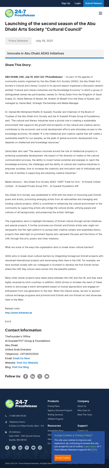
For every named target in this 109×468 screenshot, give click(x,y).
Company (83, 401)
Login (78, 3)
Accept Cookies (62, 458)
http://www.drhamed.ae (18, 313)
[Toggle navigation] (100, 13)
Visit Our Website (27, 363)
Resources (54, 426)
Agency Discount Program (60, 411)
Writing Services (55, 415)
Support (82, 426)
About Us (81, 406)
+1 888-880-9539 (17, 416)
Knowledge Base (55, 431)
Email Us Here (21, 358)
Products (53, 401)
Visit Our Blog (20, 367)
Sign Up (66, 3)
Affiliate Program (55, 419)
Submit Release (93, 3)
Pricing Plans (54, 406)
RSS (50, 435)
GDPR (94, 449)
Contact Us (82, 431)
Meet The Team (84, 415)
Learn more (90, 446)
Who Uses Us (83, 411)
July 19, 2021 (44, 40)
